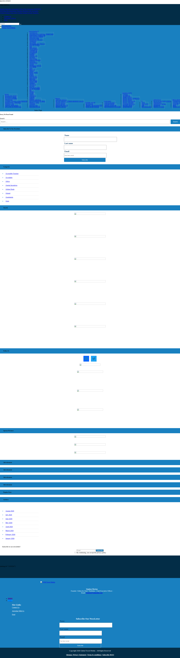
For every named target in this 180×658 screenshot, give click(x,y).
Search (2, 118)
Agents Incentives (11, 185)
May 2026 (9, 523)
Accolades (9, 177)
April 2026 (9, 527)
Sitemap (69, 655)
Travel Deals (60, 107)
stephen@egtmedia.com (94, 593)
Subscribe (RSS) (108, 655)
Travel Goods (158, 107)
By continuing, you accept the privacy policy (91, 553)
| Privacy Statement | (79, 655)
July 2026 (9, 515)
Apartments (127, 107)
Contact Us (15, 607)
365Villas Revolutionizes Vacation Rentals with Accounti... (19, 11)
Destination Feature (112, 107)
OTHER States (34, 45)
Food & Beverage (92, 107)
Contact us (7, 16)
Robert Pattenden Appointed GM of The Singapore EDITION (20, 9)
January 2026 (10, 538)
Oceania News (34, 107)
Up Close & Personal (13, 107)
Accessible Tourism (12, 173)
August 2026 (10, 511)
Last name (68, 143)
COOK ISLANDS (34, 89)
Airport (8, 193)
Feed (5, 20)
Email (66, 151)
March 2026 (10, 531)
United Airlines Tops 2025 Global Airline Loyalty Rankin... (19, 13)
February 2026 (10, 534)
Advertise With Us (18, 611)
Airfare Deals (10, 189)
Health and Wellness (162, 101)
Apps (7, 201)
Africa (8, 181)
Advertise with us (10, 18)
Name (66, 135)
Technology (146, 107)
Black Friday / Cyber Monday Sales (69, 101)
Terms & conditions (94, 655)
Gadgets (144, 104)
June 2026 (9, 519)
